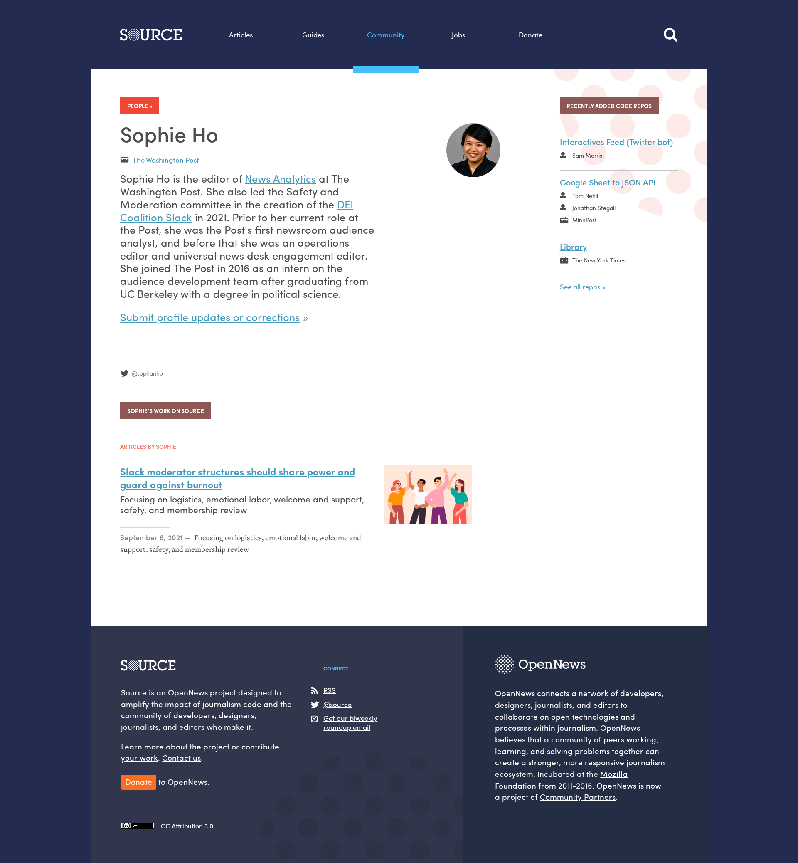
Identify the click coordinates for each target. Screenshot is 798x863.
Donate (530, 35)
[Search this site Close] (671, 34)
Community (386, 35)
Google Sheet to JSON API (608, 182)
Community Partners (578, 796)
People (137, 105)
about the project (197, 746)
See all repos (580, 287)
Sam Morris (587, 155)
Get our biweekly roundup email (350, 722)
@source (337, 704)
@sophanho (147, 373)
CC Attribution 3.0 (187, 826)
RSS (329, 690)
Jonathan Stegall (594, 207)
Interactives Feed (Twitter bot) (616, 142)
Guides (313, 35)
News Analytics (280, 178)
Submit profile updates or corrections (210, 316)
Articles (241, 35)
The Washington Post (166, 160)
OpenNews (515, 693)
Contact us (181, 757)
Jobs (458, 35)
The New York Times (599, 260)
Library (573, 246)
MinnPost (584, 219)
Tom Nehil (585, 195)
